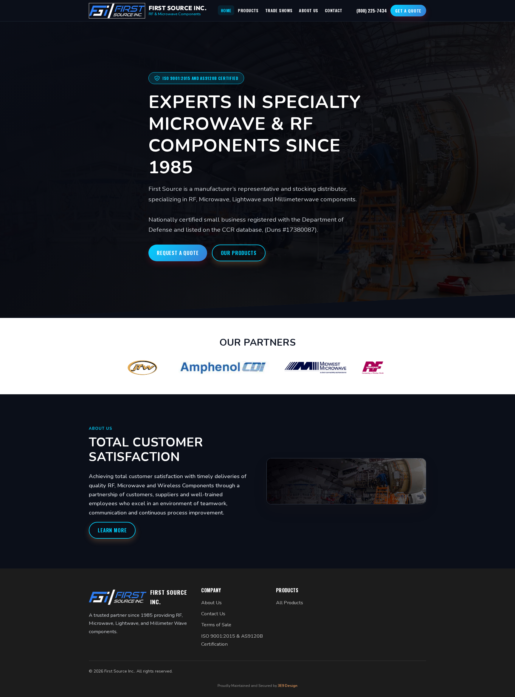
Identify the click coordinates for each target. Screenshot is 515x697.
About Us (308, 10)
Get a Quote (408, 10)
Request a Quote (178, 252)
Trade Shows (279, 10)
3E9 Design (287, 685)
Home (226, 10)
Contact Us (213, 613)
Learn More (112, 530)
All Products (289, 602)
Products (248, 10)
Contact (333, 10)
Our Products (239, 252)
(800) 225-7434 (371, 10)
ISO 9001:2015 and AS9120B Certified (200, 78)
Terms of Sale (216, 624)
